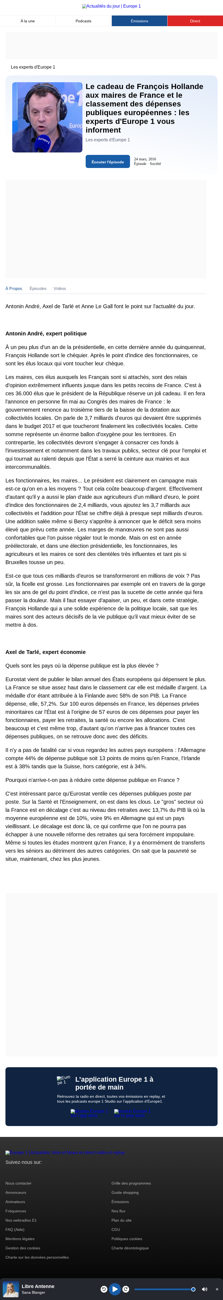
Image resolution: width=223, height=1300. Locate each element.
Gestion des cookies (22, 1248)
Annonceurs (15, 1192)
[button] (204, 1289)
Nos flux (118, 1211)
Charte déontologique (130, 1248)
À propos (14, 288)
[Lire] (115, 1289)
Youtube (36, 1172)
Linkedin (55, 1172)
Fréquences (15, 1211)
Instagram (18, 1172)
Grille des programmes (131, 1183)
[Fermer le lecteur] (217, 1289)
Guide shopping (125, 1192)
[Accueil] (111, 6)
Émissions (139, 21)
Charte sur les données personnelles (37, 1257)
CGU (116, 1229)
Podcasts (83, 21)
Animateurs (15, 1202)
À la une (28, 21)
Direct (195, 21)
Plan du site (122, 1220)
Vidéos (60, 288)
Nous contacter (18, 1183)
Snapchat (45, 1172)
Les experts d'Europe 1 (33, 67)
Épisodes (38, 288)
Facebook (27, 1172)
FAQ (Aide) (14, 1229)
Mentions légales (20, 1239)
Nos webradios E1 (21, 1220)
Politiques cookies (127, 1239)
